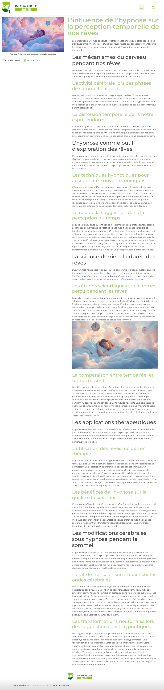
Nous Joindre (19, 685)
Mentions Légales (61, 685)
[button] (141, 7)
